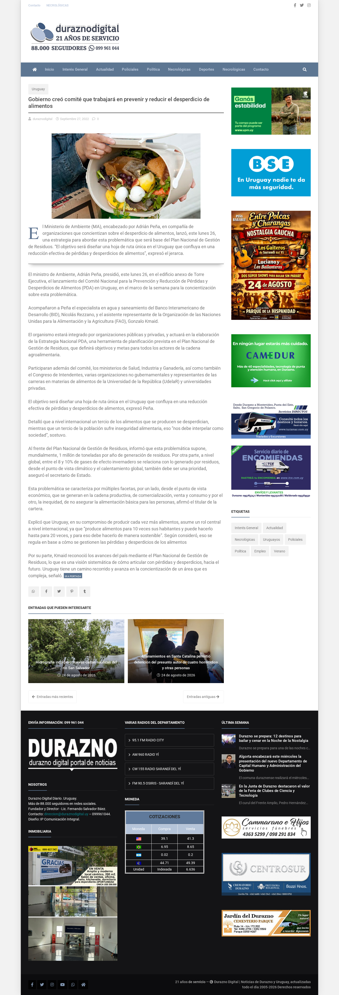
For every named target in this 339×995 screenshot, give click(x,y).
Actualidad (105, 69)
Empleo (260, 551)
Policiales (130, 69)
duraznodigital (42, 119)
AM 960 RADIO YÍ (145, 754)
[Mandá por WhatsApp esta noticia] (33, 591)
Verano (279, 551)
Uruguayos (271, 540)
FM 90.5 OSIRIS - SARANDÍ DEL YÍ (158, 783)
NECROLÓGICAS (57, 5)
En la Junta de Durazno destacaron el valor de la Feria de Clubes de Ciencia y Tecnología (274, 791)
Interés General (75, 69)
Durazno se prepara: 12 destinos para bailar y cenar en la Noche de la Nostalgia (273, 738)
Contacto (34, 5)
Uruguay (38, 89)
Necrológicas (179, 69)
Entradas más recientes (54, 697)
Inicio (49, 69)
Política (153, 69)
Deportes (206, 69)
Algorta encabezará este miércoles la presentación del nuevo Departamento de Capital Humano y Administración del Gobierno (273, 763)
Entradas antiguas (201, 697)
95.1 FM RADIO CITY (148, 740)
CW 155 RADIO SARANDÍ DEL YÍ (156, 769)
